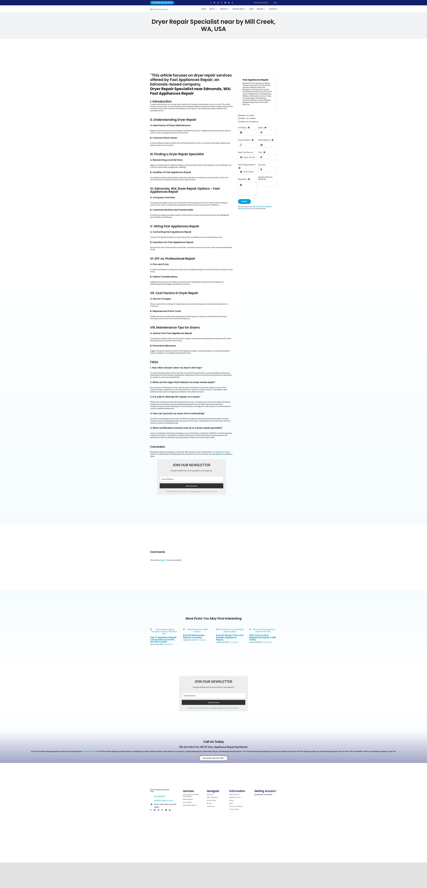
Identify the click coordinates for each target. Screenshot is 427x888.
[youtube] (225, 2)
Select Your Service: (246, 152)
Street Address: (264, 140)
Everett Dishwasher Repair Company (194, 636)
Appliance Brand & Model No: (265, 178)
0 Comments (169, 644)
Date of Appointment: (247, 165)
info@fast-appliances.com (163, 800)
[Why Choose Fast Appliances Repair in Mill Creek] (263, 630)
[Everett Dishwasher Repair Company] (197, 630)
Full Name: (242, 127)
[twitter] (214, 2)
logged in (163, 560)
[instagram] (218, 2)
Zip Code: (262, 165)
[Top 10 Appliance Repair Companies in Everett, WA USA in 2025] (164, 631)
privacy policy (195, 491)
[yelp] (232, 2)
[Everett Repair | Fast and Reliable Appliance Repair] (230, 630)
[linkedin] (228, 2)
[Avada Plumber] (159, 9)
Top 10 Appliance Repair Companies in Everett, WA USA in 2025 (163, 639)
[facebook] (211, 2)
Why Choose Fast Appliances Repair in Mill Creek (262, 637)
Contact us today (90, 751)
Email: (261, 127)
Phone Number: (244, 140)
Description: (242, 179)
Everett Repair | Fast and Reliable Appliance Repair (229, 637)
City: (260, 152)
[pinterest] (221, 2)
